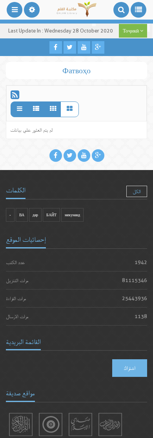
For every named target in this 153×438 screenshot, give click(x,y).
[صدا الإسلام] (80, 424)
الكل (137, 191)
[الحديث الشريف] (110, 424)
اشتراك (129, 368)
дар (35, 215)
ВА (21, 215)
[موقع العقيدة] (50, 424)
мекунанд (72, 215)
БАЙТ (51, 215)
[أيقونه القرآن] (21, 424)
